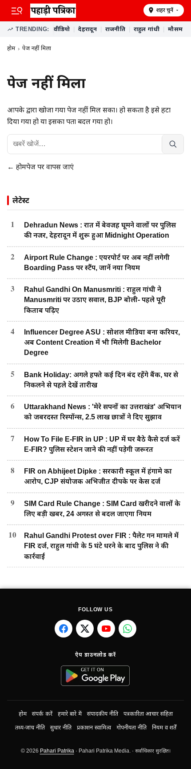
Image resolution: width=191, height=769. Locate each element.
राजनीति (115, 29)
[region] (118, 29)
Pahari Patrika (57, 750)
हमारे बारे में (70, 714)
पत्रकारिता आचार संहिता (148, 714)
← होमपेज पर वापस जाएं (40, 167)
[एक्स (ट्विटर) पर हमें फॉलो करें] (85, 629)
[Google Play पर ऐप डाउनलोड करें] (96, 675)
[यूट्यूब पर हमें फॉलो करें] (106, 629)
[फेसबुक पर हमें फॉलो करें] (63, 629)
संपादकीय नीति (102, 714)
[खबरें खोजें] (172, 144)
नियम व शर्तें (164, 728)
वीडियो (62, 29)
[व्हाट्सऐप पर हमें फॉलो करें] (127, 629)
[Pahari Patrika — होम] (83, 11)
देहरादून (87, 29)
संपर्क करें (42, 714)
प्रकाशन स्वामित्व (94, 728)
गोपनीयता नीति (131, 728)
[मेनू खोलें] (17, 10)
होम (11, 48)
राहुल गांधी (147, 29)
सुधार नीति (61, 728)
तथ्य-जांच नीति (30, 728)
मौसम (175, 29)
